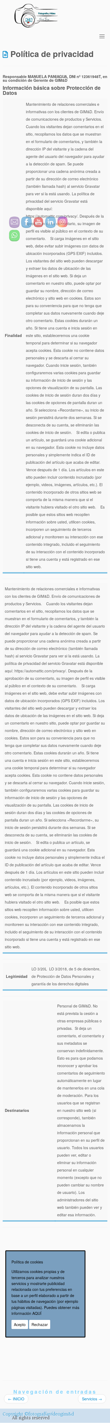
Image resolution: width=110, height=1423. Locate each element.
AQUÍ (36, 1313)
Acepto (20, 1324)
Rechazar (40, 1324)
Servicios (92, 1398)
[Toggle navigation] (102, 36)
